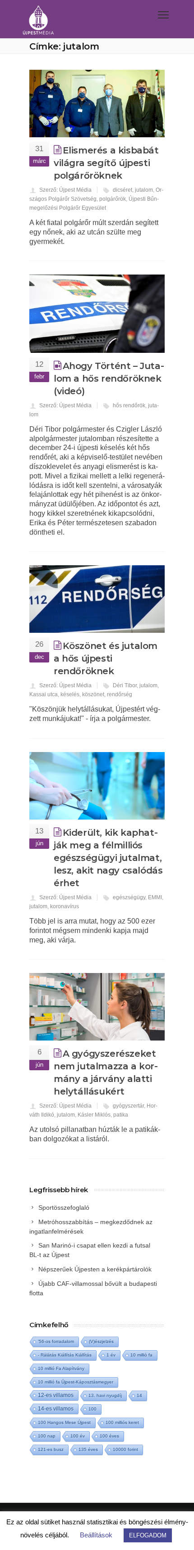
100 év (77, 1435)
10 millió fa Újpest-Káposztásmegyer (75, 1381)
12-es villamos (56, 1395)
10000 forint (125, 1449)
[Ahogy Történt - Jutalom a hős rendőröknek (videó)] (97, 313)
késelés (69, 694)
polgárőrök (112, 199)
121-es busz (51, 1449)
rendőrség (119, 694)
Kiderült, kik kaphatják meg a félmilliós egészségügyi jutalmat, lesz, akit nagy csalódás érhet (108, 857)
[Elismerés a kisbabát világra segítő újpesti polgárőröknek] (97, 103)
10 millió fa (141, 1354)
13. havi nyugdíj (105, 1395)
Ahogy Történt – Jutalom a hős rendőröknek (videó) (109, 378)
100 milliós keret (122, 1422)
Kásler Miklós (94, 1115)
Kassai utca (43, 694)
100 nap (46, 1435)
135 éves (88, 1449)
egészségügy (129, 897)
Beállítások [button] (96, 1535)
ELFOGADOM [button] (147, 1535)
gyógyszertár (128, 1106)
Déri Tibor (125, 685)
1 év (110, 1354)
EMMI (155, 897)
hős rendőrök (129, 405)
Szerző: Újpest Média (65, 190)
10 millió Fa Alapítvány (61, 1368)
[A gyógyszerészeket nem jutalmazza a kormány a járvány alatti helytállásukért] (97, 1007)
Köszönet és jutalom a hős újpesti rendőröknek (105, 658)
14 (139, 1395)
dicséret (122, 190)
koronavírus (64, 906)
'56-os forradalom (56, 1341)
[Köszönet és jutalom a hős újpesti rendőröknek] (97, 599)
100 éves (109, 1435)
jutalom (144, 190)
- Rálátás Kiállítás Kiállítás (65, 1354)
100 (92, 1408)
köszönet (93, 694)
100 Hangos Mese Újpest (64, 1422)
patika (120, 1115)
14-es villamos (56, 1409)
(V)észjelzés (101, 1341)
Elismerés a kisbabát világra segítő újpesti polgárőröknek (106, 163)
